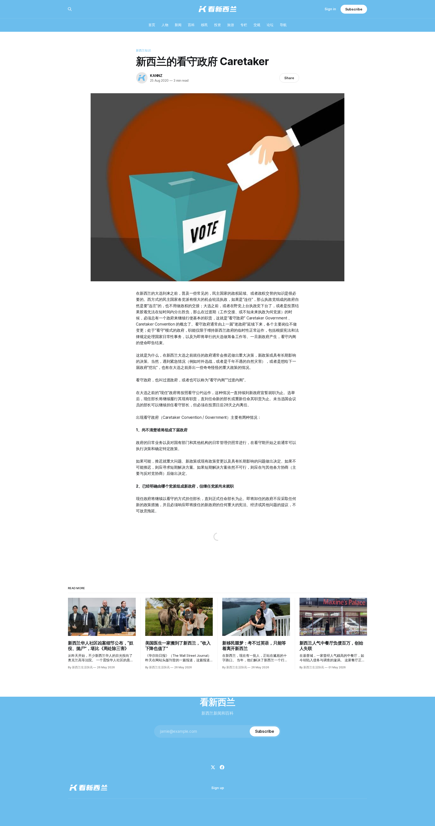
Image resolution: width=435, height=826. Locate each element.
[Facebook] (222, 767)
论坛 (270, 25)
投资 (217, 25)
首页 (151, 25)
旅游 (230, 25)
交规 (257, 25)
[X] (213, 767)
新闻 (178, 25)
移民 (204, 25)
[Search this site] (70, 9)
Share (289, 78)
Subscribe (353, 9)
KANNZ (156, 75)
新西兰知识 (143, 50)
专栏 (243, 25)
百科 (191, 25)
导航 (283, 25)
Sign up (217, 788)
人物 (165, 25)
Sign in (330, 9)
